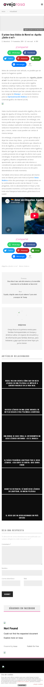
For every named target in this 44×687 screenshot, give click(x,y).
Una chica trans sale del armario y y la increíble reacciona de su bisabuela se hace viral (23, 281)
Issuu (15, 646)
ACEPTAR (22, 685)
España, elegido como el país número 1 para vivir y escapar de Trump (20, 294)
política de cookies (23, 681)
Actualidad (7, 41)
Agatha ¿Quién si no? (10, 266)
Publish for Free (33, 646)
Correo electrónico (8, 579)
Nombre (4, 568)
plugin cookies (38, 684)
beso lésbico (24, 266)
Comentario (6, 544)
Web (25, 579)
